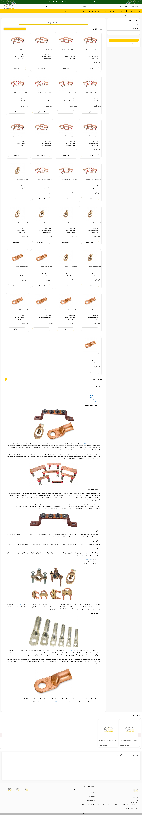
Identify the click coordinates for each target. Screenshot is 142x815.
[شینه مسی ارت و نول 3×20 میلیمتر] (66, 40)
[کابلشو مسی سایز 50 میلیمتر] (66, 301)
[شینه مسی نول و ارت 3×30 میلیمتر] (90, 84)
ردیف (101, 29)
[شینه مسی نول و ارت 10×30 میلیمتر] (41, 84)
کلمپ (94, 399)
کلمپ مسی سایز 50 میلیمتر (46, 223)
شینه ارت (92, 395)
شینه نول (92, 397)
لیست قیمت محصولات (68, 11)
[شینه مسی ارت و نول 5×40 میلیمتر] (17, 84)
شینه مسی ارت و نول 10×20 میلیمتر (21, 49)
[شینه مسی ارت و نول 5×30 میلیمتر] (66, 84)
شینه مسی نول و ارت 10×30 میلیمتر (45, 92)
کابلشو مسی (93, 402)
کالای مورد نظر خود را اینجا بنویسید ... (67, 6)
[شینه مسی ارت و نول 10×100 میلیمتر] (66, 171)
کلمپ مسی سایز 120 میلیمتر (71, 266)
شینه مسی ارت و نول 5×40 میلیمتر (21, 92)
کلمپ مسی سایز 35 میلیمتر (71, 223)
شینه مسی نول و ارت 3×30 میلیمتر (93, 92)
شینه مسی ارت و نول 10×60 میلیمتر (20, 136)
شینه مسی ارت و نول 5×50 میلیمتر (69, 136)
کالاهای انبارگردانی (82, 11)
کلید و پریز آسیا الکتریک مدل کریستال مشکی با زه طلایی (108, 741)
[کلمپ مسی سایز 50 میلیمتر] (41, 214)
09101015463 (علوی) (91, 793)
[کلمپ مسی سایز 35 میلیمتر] (66, 214)
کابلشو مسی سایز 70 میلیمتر (46, 310)
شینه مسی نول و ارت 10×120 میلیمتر (44, 179)
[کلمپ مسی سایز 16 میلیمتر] (17, 171)
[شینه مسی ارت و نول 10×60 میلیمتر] (17, 127)
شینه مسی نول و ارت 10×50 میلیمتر (45, 136)
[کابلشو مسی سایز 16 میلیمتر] (41, 257)
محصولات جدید (133, 40)
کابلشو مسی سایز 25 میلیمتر (22, 266)
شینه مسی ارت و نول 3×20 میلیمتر (69, 49)
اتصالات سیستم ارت (92, 391)
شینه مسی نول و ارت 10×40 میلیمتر (93, 136)
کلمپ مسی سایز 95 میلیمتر (95, 266)
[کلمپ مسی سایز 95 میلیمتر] (90, 257)
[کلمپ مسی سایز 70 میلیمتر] (17, 214)
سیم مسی (69, 651)
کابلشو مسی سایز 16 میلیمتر (46, 266)
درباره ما (102, 11)
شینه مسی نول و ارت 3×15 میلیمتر (93, 49)
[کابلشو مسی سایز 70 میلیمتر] (41, 301)
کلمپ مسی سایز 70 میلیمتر (22, 223)
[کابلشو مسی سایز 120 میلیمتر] (90, 344)
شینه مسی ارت (93, 393)
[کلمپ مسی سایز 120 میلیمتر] (66, 257)
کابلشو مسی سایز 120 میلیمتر (95, 353)
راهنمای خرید (14, 29)
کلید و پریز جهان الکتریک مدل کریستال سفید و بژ (130, 741)
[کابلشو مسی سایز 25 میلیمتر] (17, 257)
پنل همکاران (94, 11)
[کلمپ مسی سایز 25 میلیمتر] (90, 214)
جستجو (46, 6)
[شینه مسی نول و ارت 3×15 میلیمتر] (90, 40)
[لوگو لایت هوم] (8, 6)
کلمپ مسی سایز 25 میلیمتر (95, 223)
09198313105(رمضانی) (90, 796)
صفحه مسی (19, 605)
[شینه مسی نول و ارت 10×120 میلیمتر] (41, 171)
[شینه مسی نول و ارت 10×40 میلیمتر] (90, 127)
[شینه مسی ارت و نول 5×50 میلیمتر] (66, 127)
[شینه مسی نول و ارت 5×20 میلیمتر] (41, 40)
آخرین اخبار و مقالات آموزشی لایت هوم (127, 755)
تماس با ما (110, 11)
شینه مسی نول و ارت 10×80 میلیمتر (93, 179)
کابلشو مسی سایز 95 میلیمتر (22, 310)
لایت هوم (57, 701)
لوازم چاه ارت (83, 443)
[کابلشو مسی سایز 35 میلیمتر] (90, 301)
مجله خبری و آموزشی (121, 11)
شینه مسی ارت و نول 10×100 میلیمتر (69, 179)
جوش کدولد (89, 559)
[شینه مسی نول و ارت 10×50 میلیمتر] (41, 127)
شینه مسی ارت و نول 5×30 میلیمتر (69, 92)
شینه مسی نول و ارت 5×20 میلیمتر (45, 49)
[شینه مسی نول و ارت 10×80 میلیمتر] (90, 171)
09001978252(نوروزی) (90, 800)
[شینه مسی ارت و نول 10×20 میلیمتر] (17, 40)
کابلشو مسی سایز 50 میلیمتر (71, 310)
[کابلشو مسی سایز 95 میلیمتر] (17, 301)
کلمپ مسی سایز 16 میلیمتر (22, 179)
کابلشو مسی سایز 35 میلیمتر (95, 310)
